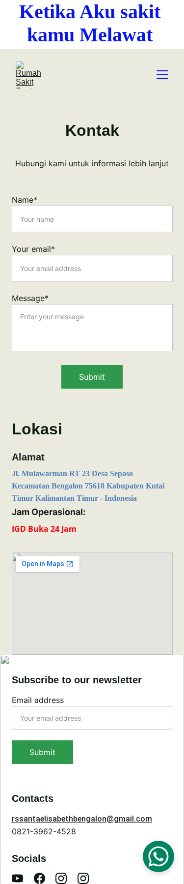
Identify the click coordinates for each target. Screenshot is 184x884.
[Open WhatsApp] (158, 856)
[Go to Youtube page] (17, 878)
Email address (38, 700)
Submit (92, 377)
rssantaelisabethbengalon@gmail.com (82, 818)
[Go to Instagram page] (61, 878)
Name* (24, 200)
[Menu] (162, 74)
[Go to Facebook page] (39, 878)
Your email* (33, 249)
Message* (30, 298)
